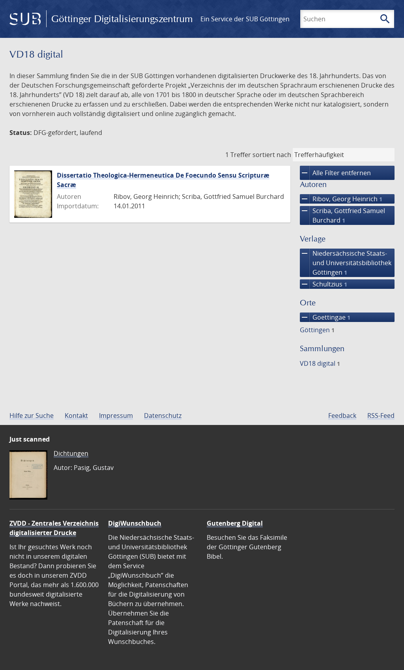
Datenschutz (162, 415)
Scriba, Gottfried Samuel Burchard (342, 215)
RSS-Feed (381, 415)
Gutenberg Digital (235, 523)
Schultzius (323, 284)
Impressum (116, 415)
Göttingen (317, 330)
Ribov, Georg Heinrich (341, 199)
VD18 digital (320, 363)
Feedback (342, 415)
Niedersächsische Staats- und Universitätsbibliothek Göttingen (345, 263)
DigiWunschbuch (134, 523)
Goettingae (325, 317)
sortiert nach (271, 154)
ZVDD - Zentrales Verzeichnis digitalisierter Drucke (54, 528)
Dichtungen (71, 453)
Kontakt (76, 415)
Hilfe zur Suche (31, 415)
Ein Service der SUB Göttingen (245, 19)
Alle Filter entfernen (335, 173)
